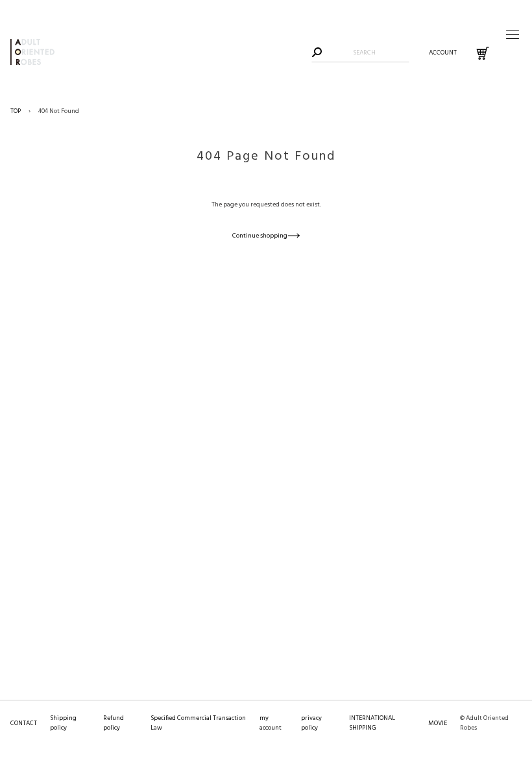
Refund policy (113, 723)
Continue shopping (259, 235)
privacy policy (311, 723)
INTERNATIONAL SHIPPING (372, 723)
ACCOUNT (443, 52)
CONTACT (23, 723)
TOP (15, 111)
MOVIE (437, 723)
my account (271, 723)
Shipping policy (63, 723)
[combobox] (364, 52)
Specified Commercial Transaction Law (198, 723)
